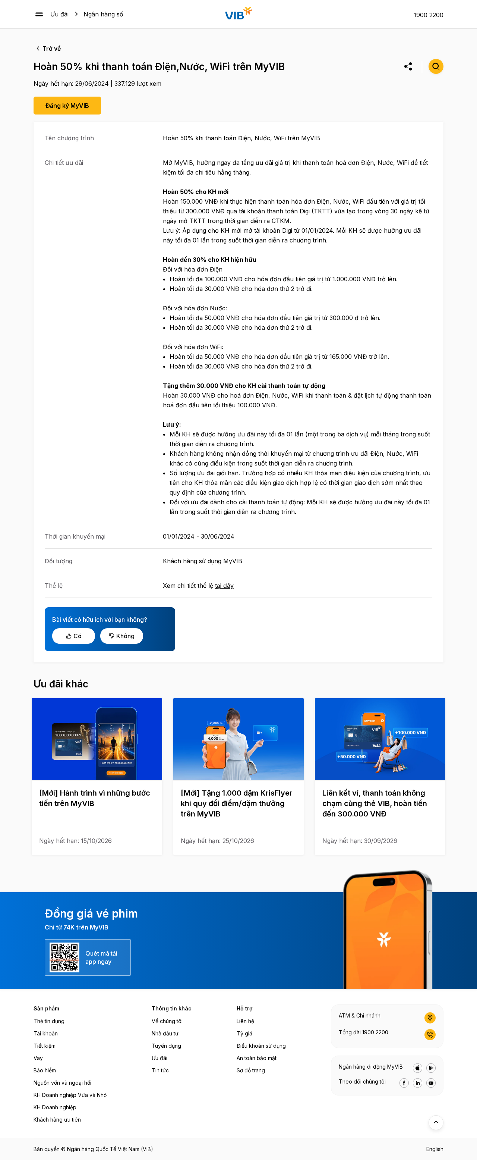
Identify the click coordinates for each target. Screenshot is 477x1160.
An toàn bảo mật (257, 1058)
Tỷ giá (244, 1033)
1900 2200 (428, 15)
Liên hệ (245, 1021)
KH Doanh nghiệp (55, 1107)
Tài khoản (46, 1033)
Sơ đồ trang (251, 1070)
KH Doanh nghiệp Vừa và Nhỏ (70, 1095)
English (434, 1149)
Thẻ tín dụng (49, 1021)
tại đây (224, 585)
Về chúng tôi (167, 1021)
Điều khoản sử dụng (261, 1046)
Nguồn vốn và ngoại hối (62, 1082)
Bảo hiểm (45, 1070)
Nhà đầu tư (165, 1033)
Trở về (51, 48)
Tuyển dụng (166, 1046)
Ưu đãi (59, 14)
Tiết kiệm (45, 1046)
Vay (38, 1058)
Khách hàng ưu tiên (57, 1119)
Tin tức (160, 1070)
